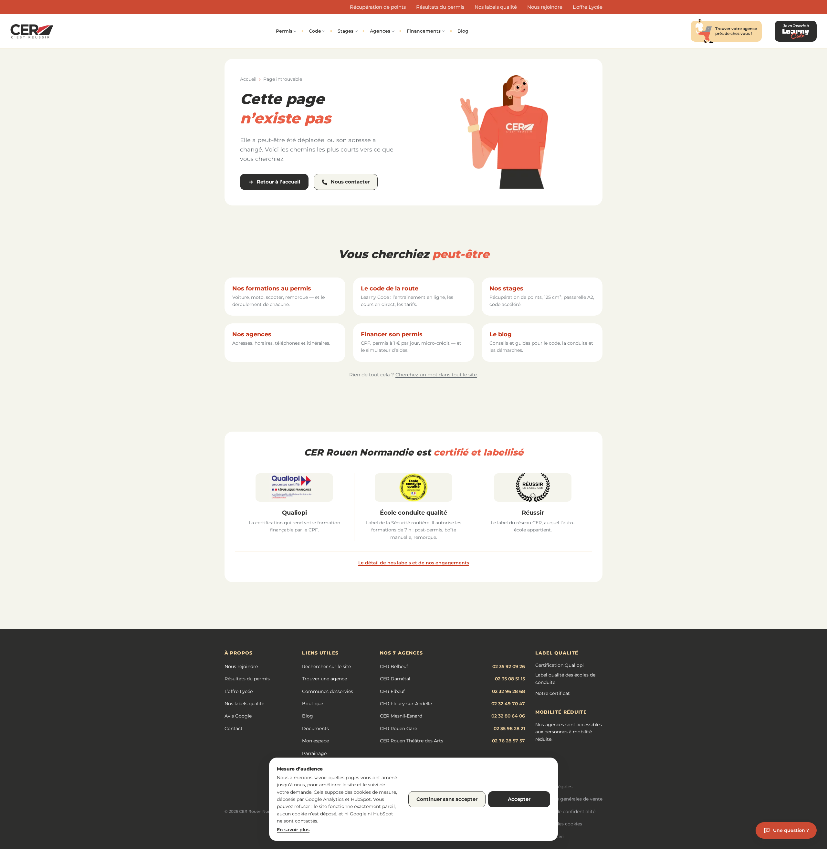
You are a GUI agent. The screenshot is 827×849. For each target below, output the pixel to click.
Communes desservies (327, 691)
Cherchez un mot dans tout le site (436, 375)
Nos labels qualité (496, 7)
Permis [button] (284, 31)
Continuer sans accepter (446, 799)
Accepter (519, 799)
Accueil (248, 79)
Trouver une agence (324, 679)
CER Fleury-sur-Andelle (406, 704)
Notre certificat (552, 693)
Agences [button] (380, 31)
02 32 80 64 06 (508, 716)
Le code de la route (389, 288)
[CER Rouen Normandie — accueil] (31, 31)
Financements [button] (424, 31)
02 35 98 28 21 (509, 728)
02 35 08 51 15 (510, 679)
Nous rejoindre (544, 7)
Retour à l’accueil (278, 182)
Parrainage (314, 753)
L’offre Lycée (587, 7)
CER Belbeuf (394, 666)
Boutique (312, 704)
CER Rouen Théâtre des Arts (411, 741)
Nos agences (251, 334)
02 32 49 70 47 (508, 704)
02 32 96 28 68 (508, 691)
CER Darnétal (395, 679)
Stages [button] (345, 31)
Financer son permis (392, 334)
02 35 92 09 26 (508, 666)
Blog (462, 31)
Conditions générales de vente (568, 799)
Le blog (500, 334)
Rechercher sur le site (326, 666)
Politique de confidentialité (564, 811)
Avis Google (238, 716)
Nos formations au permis (271, 288)
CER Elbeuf (392, 691)
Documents (315, 728)
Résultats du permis (440, 7)
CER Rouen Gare (398, 728)
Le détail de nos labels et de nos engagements (413, 563)
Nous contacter (350, 182)
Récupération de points (378, 7)
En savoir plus (293, 830)
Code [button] (315, 31)
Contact (234, 728)
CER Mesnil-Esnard (401, 716)
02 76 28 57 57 (508, 741)
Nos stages (506, 288)
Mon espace (315, 741)
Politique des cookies (558, 824)
